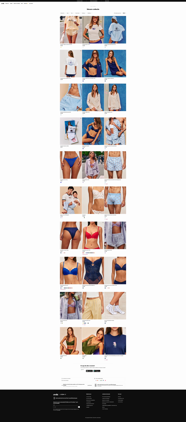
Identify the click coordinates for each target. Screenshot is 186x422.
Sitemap (103, 407)
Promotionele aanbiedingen (106, 396)
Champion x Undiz (79, 0)
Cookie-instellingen (105, 408)
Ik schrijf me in (90, 385)
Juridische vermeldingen (105, 398)
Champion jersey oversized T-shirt (65, 78)
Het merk (119, 396)
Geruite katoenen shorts (108, 250)
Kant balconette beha (63, 355)
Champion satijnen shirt (86, 112)
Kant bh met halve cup (63, 320)
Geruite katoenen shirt (85, 179)
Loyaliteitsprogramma (89, 405)
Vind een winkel (88, 396)
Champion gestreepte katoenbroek (65, 112)
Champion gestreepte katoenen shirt (110, 44)
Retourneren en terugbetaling (90, 400)
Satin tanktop (84, 355)
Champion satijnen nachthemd (109, 78)
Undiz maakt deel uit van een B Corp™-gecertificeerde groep (106, 384)
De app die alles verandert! (90, 403)
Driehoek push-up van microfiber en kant (111, 285)
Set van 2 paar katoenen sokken (109, 320)
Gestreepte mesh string (64, 179)
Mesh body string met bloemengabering (88, 285)
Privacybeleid (104, 403)
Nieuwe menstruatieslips (93, 0)
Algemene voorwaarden (105, 400)
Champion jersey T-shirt (86, 44)
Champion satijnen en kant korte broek (66, 44)
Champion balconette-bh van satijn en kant (88, 78)
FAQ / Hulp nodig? (89, 398)
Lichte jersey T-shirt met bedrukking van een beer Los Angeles (114, 355)
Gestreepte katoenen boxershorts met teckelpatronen (113, 179)
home (91, 6)
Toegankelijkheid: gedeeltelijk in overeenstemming (109, 405)
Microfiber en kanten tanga (64, 250)
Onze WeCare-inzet (121, 398)
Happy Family (107, 0)
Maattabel (87, 407)
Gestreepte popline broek (86, 320)
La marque (94, 6)
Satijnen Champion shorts (108, 112)
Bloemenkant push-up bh (64, 285)
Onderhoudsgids (120, 400)
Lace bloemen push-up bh (86, 250)
